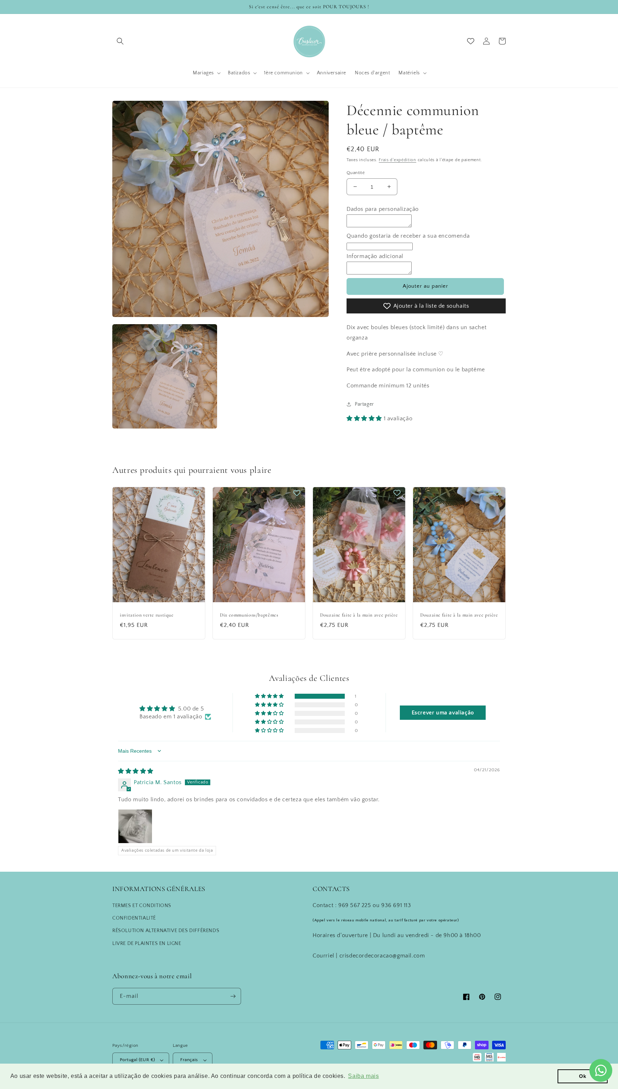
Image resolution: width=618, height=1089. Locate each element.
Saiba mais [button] (363, 1076)
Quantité (356, 172)
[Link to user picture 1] (135, 826)
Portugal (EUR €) (137, 1059)
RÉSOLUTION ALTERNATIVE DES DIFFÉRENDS (165, 931)
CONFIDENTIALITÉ (134, 918)
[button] (120, 41)
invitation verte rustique (147, 615)
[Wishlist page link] (470, 41)
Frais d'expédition (397, 160)
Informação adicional (375, 256)
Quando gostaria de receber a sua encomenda (408, 235)
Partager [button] (364, 404)
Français (189, 1059)
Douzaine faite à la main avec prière (359, 615)
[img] (135, 771)
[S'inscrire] (233, 996)
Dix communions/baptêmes (249, 615)
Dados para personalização (383, 209)
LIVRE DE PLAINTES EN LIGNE (146, 943)
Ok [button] (582, 1076)
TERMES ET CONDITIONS (141, 906)
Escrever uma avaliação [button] (443, 712)
